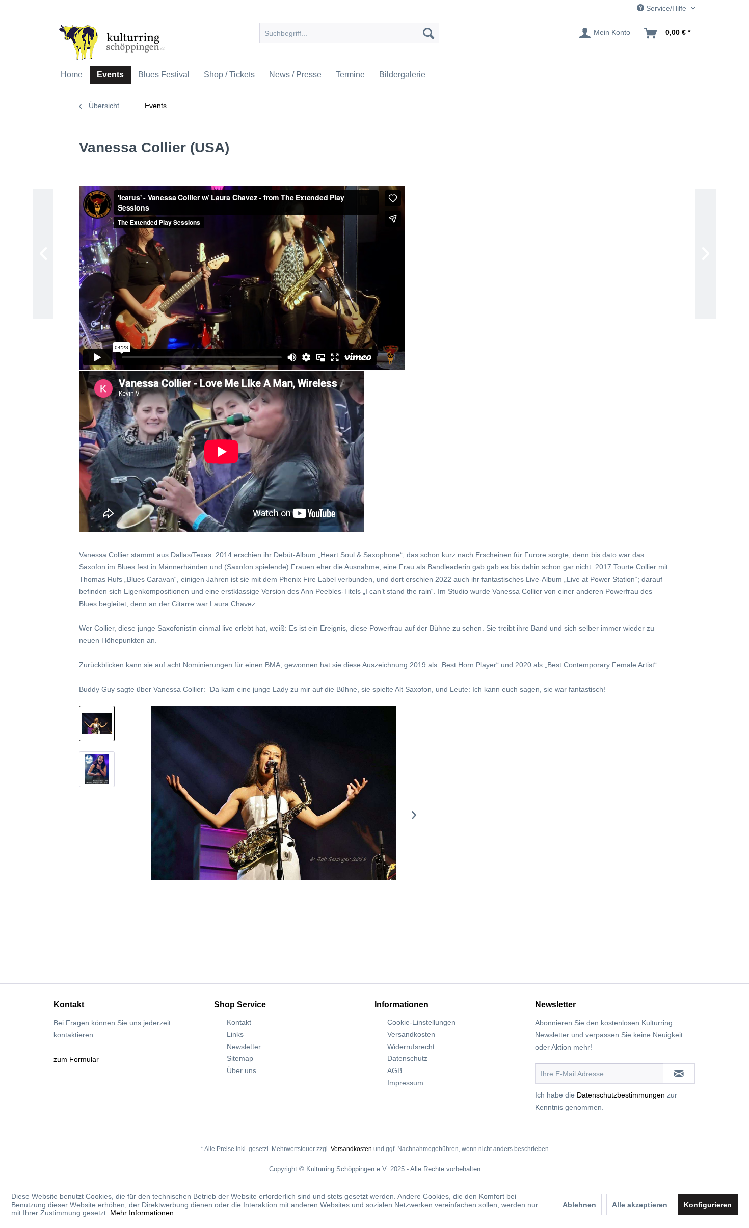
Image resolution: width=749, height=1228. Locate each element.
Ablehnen (579, 1204)
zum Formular (76, 1059)
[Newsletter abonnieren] (679, 1073)
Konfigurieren (708, 1204)
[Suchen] (428, 33)
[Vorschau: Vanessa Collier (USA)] (97, 723)
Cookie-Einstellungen (421, 1022)
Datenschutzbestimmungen (621, 1095)
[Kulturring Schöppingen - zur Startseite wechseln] (112, 42)
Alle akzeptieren (639, 1204)
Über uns (241, 1070)
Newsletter (244, 1046)
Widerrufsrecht (411, 1046)
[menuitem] (349, 33)
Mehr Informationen (142, 1213)
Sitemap (240, 1058)
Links (235, 1034)
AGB (394, 1070)
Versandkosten (411, 1034)
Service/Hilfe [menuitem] (666, 8)
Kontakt (239, 1022)
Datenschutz (407, 1058)
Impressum (405, 1083)
